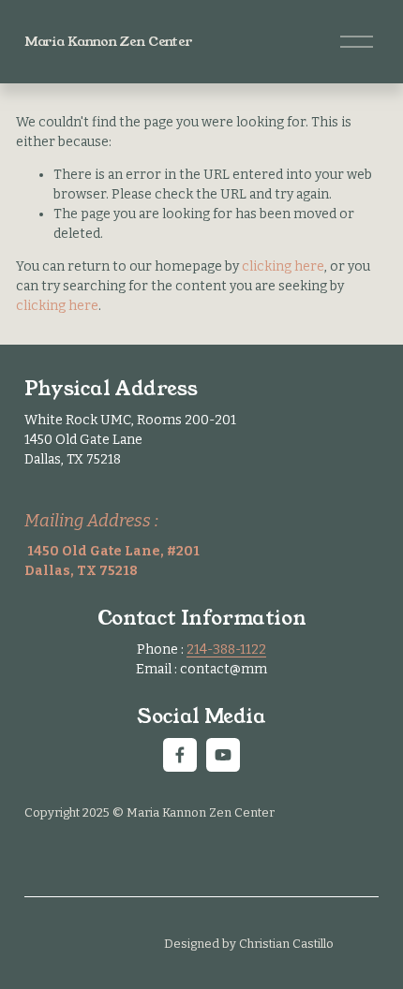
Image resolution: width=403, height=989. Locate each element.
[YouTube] (223, 755)
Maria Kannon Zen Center (108, 41)
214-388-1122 (226, 649)
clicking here (283, 266)
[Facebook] (180, 755)
